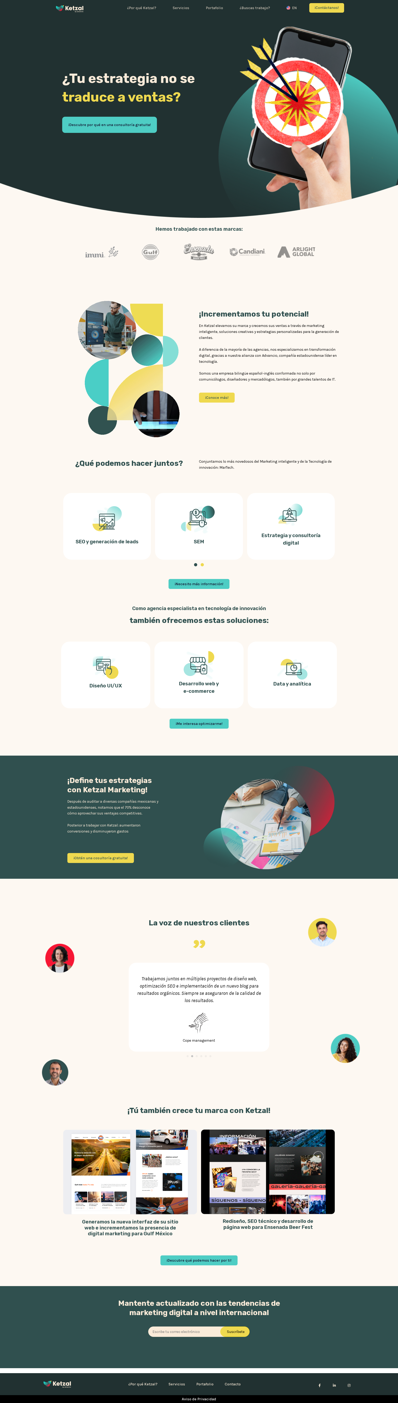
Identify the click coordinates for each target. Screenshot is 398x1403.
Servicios (181, 8)
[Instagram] (349, 1384)
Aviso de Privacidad (199, 1399)
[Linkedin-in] (334, 1384)
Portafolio (214, 8)
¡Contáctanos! (327, 7)
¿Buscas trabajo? (255, 8)
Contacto (233, 1384)
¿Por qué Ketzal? (141, 8)
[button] (188, 1056)
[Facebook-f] (319, 1384)
